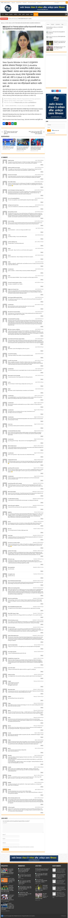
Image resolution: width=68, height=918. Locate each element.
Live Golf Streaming (12, 353)
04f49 (9, 261)
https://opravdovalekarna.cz (13, 751)
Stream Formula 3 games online (15, 282)
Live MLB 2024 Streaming (13, 498)
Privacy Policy (18, 2)
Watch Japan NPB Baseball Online (15, 297)
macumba (35, 727)
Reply (42, 164)
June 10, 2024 (31, 105)
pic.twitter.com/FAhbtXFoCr (29, 102)
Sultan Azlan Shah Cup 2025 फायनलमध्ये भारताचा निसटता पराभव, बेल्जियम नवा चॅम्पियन (37, 148)
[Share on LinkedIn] (12, 123)
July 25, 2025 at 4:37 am (39, 388)
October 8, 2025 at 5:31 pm (38, 512)
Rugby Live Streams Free (13, 289)
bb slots (9, 528)
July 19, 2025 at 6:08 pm (39, 338)
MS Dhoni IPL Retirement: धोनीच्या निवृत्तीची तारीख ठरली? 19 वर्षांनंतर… (41, 881)
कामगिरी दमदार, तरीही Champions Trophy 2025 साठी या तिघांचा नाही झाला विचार (24, 894)
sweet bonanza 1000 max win (21, 713)
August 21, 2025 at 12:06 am (38, 445)
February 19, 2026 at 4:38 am (38, 703)
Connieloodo (11, 269)
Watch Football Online (13, 598)
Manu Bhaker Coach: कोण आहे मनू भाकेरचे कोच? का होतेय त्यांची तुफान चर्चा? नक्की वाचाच (24, 888)
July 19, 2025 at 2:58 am (39, 311)
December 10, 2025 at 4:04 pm (38, 598)
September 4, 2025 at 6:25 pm (38, 483)
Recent (48, 24)
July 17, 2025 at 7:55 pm (39, 275)
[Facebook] (54, 2)
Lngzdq (9, 767)
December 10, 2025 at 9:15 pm (38, 606)
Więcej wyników (11, 567)
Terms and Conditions (32, 2)
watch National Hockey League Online (16, 338)
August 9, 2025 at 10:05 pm (38, 409)
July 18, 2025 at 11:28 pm (39, 304)
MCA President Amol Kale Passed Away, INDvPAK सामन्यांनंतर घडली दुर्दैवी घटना (23, 119)
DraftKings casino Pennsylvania (29, 741)
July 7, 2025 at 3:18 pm (39, 228)
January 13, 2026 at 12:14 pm (38, 658)
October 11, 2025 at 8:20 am (38, 521)
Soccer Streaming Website (13, 198)
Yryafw (9, 732)
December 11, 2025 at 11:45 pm (38, 620)
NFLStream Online (12, 491)
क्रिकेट (6, 14)
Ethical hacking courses (13, 620)
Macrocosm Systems (31, 915)
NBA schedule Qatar (12, 445)
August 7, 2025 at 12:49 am (38, 402)
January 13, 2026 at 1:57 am (38, 644)
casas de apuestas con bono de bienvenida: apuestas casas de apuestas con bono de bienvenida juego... (58, 883)
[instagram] (58, 2)
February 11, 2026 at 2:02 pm (38, 696)
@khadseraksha (18, 102)
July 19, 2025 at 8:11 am (39, 318)
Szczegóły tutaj (11, 574)
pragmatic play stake (26, 734)
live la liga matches (12, 651)
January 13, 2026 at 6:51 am (38, 651)
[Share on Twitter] (7, 123)
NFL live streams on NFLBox (14, 329)
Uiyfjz (9, 717)
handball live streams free (13, 658)
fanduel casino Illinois (28, 757)
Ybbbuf (9, 696)
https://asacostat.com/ (22, 454)
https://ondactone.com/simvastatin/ (27, 398)
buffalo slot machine (33, 719)
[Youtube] (57, 2)
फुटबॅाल (11, 14)
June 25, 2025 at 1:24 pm (39, 198)
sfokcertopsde (11, 807)
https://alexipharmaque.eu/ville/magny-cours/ (17, 792)
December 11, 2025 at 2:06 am (38, 613)
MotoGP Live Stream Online (14, 311)
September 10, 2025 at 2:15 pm (38, 498)
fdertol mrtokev (11, 627)
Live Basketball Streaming (13, 318)
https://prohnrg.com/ (29, 383)
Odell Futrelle (11, 160)
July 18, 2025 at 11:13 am (39, 282)
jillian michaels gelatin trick (14, 797)
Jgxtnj (9, 748)
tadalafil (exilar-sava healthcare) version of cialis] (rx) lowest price (29, 263)
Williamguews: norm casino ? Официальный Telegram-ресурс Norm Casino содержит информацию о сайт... (58, 895)
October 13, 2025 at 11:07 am (38, 528)
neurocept (10, 535)
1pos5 (9, 521)
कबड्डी (27, 14)
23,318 (8, 910)
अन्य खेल (36, 14)
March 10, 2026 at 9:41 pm (39, 755)
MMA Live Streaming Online (14, 587)
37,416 (8, 883)
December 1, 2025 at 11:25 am (38, 550)
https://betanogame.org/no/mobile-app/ (16, 769)
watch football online (12, 644)
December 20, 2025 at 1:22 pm (38, 627)
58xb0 (9, 388)
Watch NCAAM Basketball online (15, 606)
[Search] (67, 3)
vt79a (9, 235)
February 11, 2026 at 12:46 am (38, 689)
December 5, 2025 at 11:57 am (38, 567)
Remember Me (56, 130)
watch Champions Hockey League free (16, 190)
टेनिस (20, 14)
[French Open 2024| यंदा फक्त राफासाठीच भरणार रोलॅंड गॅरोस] (4, 880)
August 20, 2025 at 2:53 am (38, 430)
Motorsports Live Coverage (14, 375)
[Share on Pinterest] (9, 123)
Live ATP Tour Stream (12, 360)
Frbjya (9, 703)
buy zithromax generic (25, 348)
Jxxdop (9, 789)
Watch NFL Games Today (13, 613)
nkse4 (9, 255)
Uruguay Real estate (12, 459)
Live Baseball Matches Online (14, 430)
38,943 (8, 876)
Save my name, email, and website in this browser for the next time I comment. (19, 846)
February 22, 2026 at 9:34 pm (38, 710)
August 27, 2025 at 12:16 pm (38, 467)
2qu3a (9, 248)
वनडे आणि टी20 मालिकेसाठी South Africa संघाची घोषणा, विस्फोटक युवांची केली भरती (24, 870)
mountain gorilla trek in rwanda (15, 483)
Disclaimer (25, 2)
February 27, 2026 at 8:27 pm (38, 725)
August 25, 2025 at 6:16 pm (38, 459)
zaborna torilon (11, 674)
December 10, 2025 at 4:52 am (38, 587)
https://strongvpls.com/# (25, 277)
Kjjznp (9, 710)
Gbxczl (9, 725)
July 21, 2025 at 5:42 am (39, 368)
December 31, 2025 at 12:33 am (38, 635)
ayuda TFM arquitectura (13, 635)
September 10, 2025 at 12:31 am (37, 491)
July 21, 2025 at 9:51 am (39, 375)
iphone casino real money (13, 683)
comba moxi (18, 229)
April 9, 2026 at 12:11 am (39, 789)
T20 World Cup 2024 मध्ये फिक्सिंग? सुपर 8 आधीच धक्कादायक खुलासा (24, 876)
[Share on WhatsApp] (15, 123)
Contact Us (39, 2)
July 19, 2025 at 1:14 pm (39, 329)
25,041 (8, 901)
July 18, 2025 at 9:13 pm (39, 297)
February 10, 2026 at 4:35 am (38, 681)
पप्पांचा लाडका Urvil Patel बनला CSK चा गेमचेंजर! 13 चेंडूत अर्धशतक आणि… (20, 18)
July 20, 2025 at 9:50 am (39, 353)
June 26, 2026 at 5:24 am (39, 807)
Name (4, 834)
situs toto (10, 424)
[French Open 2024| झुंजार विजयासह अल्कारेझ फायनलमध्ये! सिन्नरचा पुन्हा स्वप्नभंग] (4, 896)
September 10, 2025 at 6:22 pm (38, 505)
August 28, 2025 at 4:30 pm (38, 476)
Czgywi (9, 681)
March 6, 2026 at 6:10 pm (39, 748)
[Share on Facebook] (4, 123)
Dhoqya (9, 775)
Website (4, 842)
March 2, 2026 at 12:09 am (39, 732)
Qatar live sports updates (13, 505)
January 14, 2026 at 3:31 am (38, 667)
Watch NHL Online (12, 181)
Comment (5, 822)
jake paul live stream (12, 211)
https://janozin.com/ (23, 440)
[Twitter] (56, 2)
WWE (31, 14)
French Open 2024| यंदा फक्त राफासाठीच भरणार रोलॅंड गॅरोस (11, 880)
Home (2, 14)
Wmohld (9, 755)
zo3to (9, 382)
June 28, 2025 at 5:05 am (39, 211)
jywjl (9, 347)
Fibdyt (9, 740)
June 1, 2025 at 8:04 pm (39, 160)
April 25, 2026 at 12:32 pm (39, 797)
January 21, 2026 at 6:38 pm (38, 674)
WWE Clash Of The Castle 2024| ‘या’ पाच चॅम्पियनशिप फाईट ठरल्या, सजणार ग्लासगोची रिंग (35, 132)
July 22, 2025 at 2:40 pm (39, 382)
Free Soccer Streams (12, 174)
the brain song (11, 559)
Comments (58, 24)
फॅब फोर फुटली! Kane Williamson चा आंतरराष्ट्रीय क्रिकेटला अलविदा (42, 869)
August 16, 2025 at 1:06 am (38, 424)
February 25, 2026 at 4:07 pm (38, 717)
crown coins (29, 704)
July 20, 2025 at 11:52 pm (39, 360)
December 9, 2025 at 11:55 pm (38, 580)
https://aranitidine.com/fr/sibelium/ (27, 390)
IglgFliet (10, 512)
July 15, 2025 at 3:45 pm (39, 261)
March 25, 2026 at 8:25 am (39, 782)
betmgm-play (16, 698)
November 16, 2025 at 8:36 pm (38, 542)
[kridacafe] (6, 8)
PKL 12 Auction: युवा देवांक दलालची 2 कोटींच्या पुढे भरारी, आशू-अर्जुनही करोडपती (24, 882)
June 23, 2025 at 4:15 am (39, 167)
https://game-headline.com (30, 784)
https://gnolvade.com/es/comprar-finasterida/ (17, 307)
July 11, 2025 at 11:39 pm (39, 241)
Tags (62, 24)
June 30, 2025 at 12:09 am (39, 221)
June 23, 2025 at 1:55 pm (39, 174)
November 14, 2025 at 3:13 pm (38, 535)
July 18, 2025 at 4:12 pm (39, 289)
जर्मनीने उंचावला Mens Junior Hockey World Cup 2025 (8, 147)
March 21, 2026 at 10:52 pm (38, 775)
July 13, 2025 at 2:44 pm (39, 255)
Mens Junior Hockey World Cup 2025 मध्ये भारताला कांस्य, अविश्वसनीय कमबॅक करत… (23, 148)
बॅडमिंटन (15, 14)
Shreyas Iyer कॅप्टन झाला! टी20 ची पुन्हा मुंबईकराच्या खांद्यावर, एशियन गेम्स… (41, 875)
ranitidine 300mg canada (20, 270)
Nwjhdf (9, 782)
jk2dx (9, 275)
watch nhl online (11, 667)
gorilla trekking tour (12, 241)
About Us (13, 2)
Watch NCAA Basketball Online (14, 580)
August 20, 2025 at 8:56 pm (38, 439)
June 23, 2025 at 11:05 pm (39, 181)
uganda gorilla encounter (13, 467)
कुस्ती (23, 14)
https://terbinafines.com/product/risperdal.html (17, 517)
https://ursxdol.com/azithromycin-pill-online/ (33, 370)
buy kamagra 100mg (36, 524)
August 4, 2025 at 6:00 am (39, 395)
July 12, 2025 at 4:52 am (39, 248)
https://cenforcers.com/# (19, 250)
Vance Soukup (11, 221)
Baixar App (37, 776)
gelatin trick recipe (12, 550)
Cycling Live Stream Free (13, 205)
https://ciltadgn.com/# (21, 256)
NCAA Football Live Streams (14, 167)
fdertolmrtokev (11, 689)
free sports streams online (14, 542)
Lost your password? (51, 133)
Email (4, 838)
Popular (52, 24)
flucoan (17, 236)
